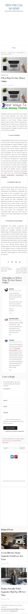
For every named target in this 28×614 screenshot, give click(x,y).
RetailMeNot (10, 175)
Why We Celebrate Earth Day (6, 270)
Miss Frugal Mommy (14, 7)
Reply (10, 313)
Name (5, 400)
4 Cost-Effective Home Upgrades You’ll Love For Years (12, 556)
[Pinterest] (16, 456)
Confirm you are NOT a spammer (14, 431)
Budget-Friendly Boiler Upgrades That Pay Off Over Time (13, 592)
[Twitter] (12, 456)
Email (5, 406)
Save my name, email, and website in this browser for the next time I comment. (13, 421)
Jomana (11, 289)
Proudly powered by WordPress (10, 609)
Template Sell (13, 611)
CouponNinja (19, 175)
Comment (6, 389)
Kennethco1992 (13, 318)
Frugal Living (4, 75)
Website (5, 412)
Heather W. (11, 85)
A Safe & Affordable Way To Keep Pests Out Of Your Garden (21, 271)
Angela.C (11, 340)
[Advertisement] (14, 30)
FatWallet (4, 177)
